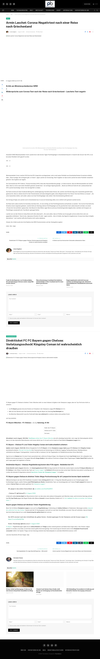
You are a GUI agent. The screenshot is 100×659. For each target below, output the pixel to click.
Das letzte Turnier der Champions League (43, 472)
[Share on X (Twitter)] (87, 32)
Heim (12, 10)
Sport (59, 10)
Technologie (50, 10)
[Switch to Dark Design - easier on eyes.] (95, 10)
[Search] (97, 10)
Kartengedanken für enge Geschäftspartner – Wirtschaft (32, 551)
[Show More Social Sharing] (93, 32)
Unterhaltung (68, 10)
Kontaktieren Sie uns (82, 10)
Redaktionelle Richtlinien (55, 650)
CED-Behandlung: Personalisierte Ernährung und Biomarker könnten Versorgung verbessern (80, 589)
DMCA (44, 650)
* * (56, 472)
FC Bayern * (9, 526)
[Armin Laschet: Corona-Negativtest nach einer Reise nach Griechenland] (50, 56)
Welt (31, 10)
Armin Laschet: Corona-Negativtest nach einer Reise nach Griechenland (72, 551)
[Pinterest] (2, 95)
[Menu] (3, 10)
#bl (87, 517)
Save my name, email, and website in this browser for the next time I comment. (28, 318)
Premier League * (39, 470)
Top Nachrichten (22, 10)
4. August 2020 (31, 493)
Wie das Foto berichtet (25, 450)
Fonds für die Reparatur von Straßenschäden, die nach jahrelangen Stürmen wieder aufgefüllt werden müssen (20, 281)
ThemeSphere (58, 653)
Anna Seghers (13, 31)
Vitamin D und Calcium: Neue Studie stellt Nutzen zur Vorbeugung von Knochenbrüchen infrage (49, 590)
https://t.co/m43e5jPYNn (16, 519)
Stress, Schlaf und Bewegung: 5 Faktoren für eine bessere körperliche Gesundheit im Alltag (19, 589)
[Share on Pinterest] (90, 32)
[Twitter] (2, 88)
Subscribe (87, 4)
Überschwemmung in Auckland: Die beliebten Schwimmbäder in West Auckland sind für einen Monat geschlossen (49, 281)
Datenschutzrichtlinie (72, 650)
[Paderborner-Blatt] (50, 4)
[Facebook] (2, 84)
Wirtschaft (39, 10)
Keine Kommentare (31, 31)
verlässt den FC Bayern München (44, 438)
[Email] (2, 99)
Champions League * (39, 484)
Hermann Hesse (13, 353)
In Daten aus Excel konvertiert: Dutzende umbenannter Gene (69, 240)
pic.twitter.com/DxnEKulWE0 (44, 489)
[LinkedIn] (2, 92)
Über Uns (23, 650)
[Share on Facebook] (85, 32)
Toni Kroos (32, 438)
